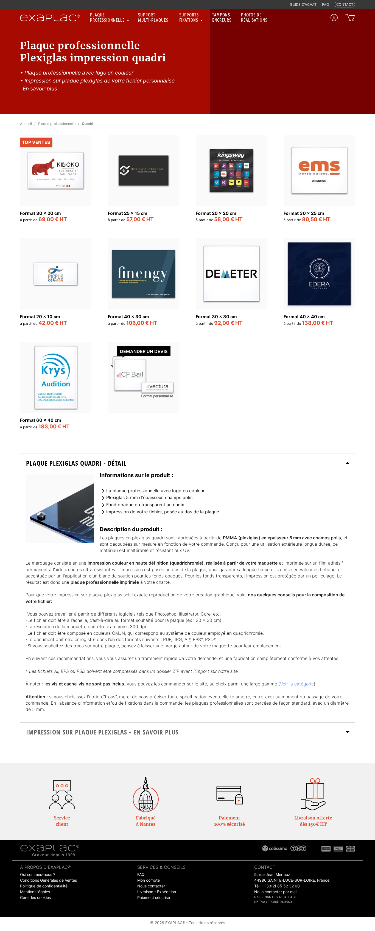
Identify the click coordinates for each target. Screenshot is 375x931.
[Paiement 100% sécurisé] (229, 794)
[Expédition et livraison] (313, 794)
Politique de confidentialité (44, 886)
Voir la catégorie (297, 684)
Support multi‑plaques (153, 17)
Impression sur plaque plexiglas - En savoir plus (102, 732)
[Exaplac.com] (50, 847)
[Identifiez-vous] (334, 17)
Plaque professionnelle (108, 17)
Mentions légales (35, 891)
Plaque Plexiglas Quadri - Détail (76, 463)
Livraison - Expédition (156, 891)
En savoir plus (40, 88)
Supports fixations (189, 17)
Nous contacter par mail (275, 891)
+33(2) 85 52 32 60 (282, 886)
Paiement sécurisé (153, 897)
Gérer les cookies (35, 897)
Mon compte (148, 880)
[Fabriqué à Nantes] (145, 794)
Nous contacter (151, 886)
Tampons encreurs (221, 17)
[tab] (187, 463)
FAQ (141, 874)
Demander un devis (143, 351)
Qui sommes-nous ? (37, 874)
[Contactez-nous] (62, 794)
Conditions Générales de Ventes (48, 880)
